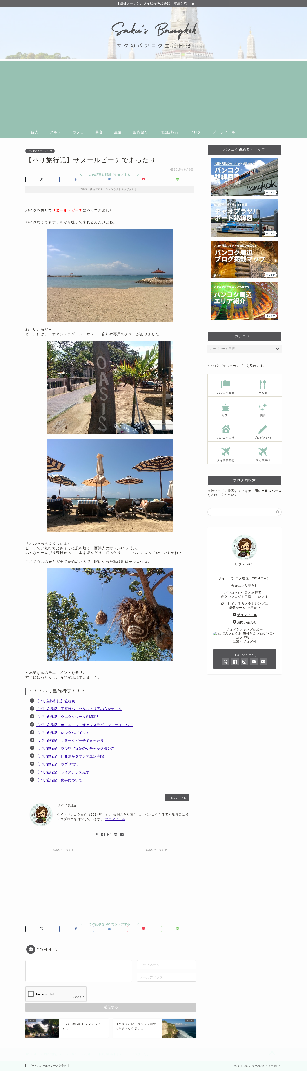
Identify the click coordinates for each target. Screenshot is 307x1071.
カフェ (78, 132)
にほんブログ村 (244, 641)
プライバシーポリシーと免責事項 (49, 1065)
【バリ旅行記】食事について (59, 779)
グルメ (55, 132)
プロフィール (224, 132)
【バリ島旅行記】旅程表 (55, 700)
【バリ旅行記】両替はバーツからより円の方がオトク (79, 708)
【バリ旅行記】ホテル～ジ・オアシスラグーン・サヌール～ (84, 724)
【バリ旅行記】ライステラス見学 (62, 772)
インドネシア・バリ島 (40, 151)
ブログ (195, 132)
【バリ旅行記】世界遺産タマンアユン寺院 (70, 756)
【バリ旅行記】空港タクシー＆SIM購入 (67, 716)
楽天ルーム (238, 607)
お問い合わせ (247, 622)
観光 (35, 132)
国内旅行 (140, 132)
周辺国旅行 (169, 132)
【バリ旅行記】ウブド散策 (57, 764)
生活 (118, 132)
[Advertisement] (153, 92)
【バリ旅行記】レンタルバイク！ (62, 732)
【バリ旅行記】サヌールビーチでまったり (70, 740)
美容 (99, 132)
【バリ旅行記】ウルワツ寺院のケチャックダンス (75, 748)
